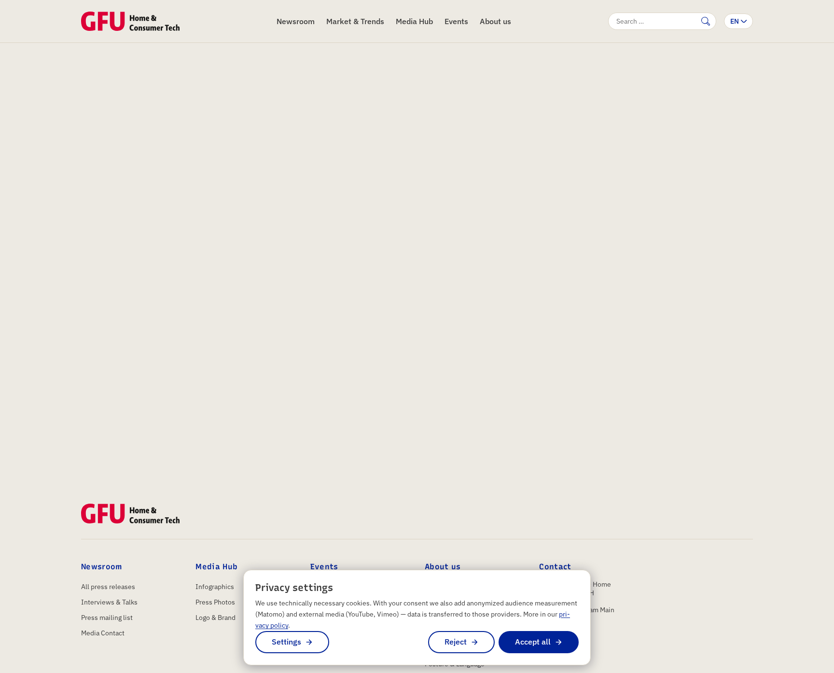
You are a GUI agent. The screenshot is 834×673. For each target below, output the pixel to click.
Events (456, 21)
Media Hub (414, 21)
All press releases (108, 586)
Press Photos (215, 602)
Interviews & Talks (109, 602)
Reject (456, 641)
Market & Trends (355, 21)
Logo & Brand (215, 617)
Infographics (214, 586)
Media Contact (103, 633)
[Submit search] (705, 21)
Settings (286, 641)
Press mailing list (107, 617)
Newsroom (296, 21)
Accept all (533, 641)
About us (495, 21)
